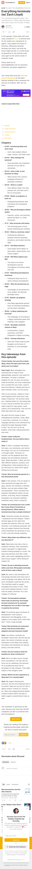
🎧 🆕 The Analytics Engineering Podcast (15, 8)
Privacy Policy (21, 854)
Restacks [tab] (13, 762)
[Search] (29, 784)
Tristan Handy (13, 798)
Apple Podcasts (10, 129)
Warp (16, 39)
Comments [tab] (5, 762)
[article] (16, 794)
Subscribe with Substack (17, 847)
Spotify (7, 125)
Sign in (28, 2)
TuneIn (7, 135)
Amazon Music (10, 132)
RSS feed (8, 138)
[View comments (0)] (9, 32)
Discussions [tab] (15, 784)
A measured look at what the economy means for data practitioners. (10, 795)
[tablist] (9, 762)
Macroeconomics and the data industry (10, 791)
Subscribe (22, 2)
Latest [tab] (8, 784)
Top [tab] (3, 784)
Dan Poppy (9, 26)
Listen (28, 27)
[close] (26, 808)
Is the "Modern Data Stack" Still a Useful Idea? (11, 806)
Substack (7, 865)
